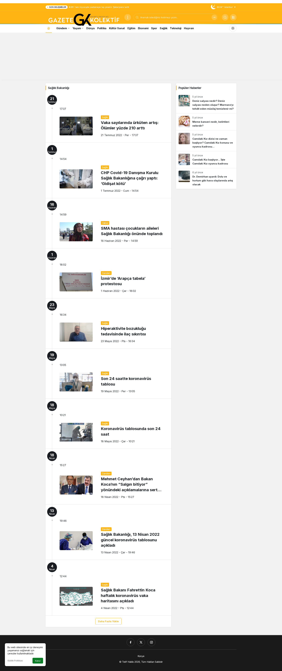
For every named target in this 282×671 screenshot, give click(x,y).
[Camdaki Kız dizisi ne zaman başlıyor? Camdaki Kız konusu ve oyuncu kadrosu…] (206, 140)
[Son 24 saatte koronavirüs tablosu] (108, 374)
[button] (233, 17)
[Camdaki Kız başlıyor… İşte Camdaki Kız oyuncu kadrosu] (206, 159)
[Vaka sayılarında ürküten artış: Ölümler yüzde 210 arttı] (108, 117)
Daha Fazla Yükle (108, 621)
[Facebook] (130, 642)
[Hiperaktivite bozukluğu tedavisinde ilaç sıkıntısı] (108, 323)
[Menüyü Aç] (127, 17)
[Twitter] (141, 642)
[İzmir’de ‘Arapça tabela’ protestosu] (108, 273)
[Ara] (214, 17)
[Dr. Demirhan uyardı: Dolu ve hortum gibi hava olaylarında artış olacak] (206, 178)
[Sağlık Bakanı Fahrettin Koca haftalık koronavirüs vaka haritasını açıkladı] (108, 587)
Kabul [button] (37, 661)
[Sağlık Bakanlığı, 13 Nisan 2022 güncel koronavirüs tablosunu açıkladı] (108, 532)
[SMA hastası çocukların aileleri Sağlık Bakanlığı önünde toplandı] (108, 223)
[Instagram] (151, 642)
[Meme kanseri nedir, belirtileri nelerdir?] (206, 121)
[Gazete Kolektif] (84, 20)
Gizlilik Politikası (15, 660)
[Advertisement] (141, 57)
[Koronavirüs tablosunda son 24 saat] (108, 424)
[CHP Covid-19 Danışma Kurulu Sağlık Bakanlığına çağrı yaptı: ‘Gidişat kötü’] (108, 170)
